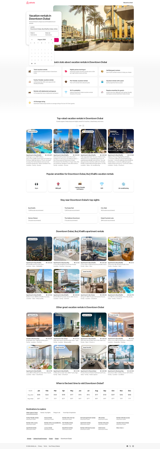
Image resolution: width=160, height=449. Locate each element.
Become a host (128, 3)
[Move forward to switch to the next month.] (51, 39)
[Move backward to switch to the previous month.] (32, 39)
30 (32, 63)
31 (35, 63)
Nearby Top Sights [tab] (45, 412)
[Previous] (77, 125)
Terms (45, 446)
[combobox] (43, 29)
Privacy (40, 446)
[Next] (83, 125)
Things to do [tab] (56, 412)
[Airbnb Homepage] (30, 2)
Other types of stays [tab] (32, 412)
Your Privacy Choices (54, 446)
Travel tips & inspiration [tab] (69, 412)
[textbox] (36, 35)
